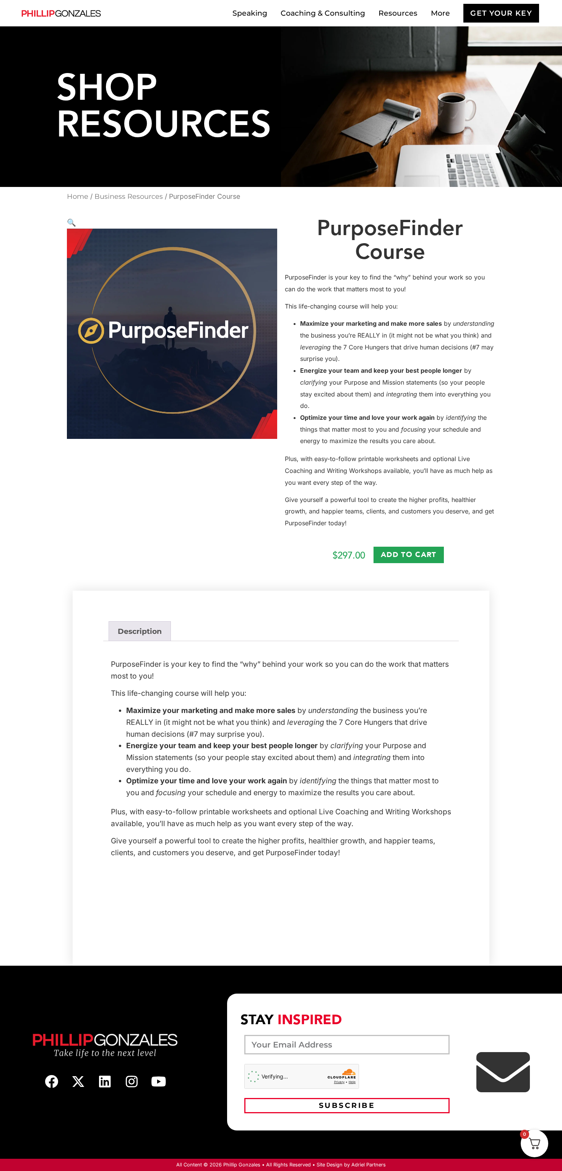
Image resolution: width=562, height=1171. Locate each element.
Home (77, 196)
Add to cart (408, 555)
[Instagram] (132, 1081)
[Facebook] (51, 1081)
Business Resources (128, 196)
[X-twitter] (78, 1081)
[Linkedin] (105, 1081)
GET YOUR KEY (501, 13)
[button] (71, 222)
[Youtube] (158, 1081)
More (440, 13)
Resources (397, 13)
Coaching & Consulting (323, 13)
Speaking (249, 13)
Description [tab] (140, 631)
